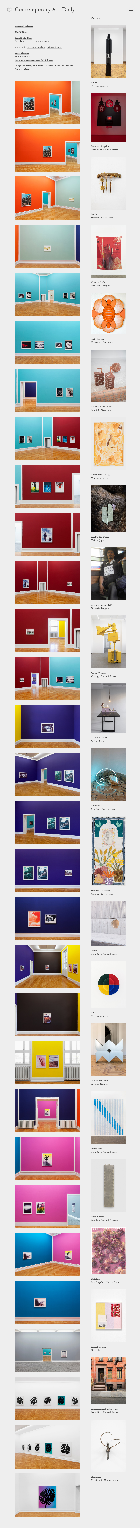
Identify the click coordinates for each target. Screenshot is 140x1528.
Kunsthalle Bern (23, 38)
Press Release (22, 53)
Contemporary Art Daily (45, 10)
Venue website (23, 57)
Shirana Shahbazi (24, 26)
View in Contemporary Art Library (34, 60)
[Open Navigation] (131, 9)
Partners (95, 18)
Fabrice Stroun (54, 47)
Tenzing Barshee (36, 47)
